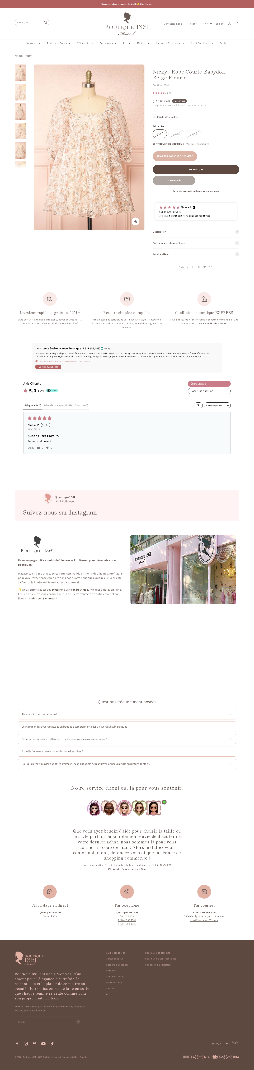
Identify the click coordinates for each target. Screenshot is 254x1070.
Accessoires (106, 43)
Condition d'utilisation (158, 964)
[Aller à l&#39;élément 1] (20, 73)
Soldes (224, 43)
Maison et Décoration (168, 43)
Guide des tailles (115, 952)
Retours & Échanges (117, 964)
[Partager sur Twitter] (199, 267)
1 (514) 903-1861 (127, 923)
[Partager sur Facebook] (193, 267)
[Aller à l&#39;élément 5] (20, 151)
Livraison (111, 970)
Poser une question (202, 391)
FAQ (108, 994)
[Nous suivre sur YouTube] (43, 1043)
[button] (159, 92)
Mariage (141, 43)
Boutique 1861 (161, 85)
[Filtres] (198, 405)
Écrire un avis (198, 383)
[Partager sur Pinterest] (205, 267)
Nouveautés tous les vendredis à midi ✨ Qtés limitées (126, 4)
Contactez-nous (173, 23)
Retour (193, 23)
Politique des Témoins (157, 952)
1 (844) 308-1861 (127, 920)
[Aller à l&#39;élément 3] (20, 112)
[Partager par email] (210, 267)
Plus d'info (73, 323)
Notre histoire (114, 982)
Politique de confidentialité (160, 958)
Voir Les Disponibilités (197, 143)
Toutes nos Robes (57, 43)
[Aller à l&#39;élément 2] (20, 93)
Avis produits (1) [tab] (33, 405)
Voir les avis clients (48, 366)
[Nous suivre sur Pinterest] (34, 1043)
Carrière (110, 988)
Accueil (19, 55)
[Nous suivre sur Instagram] (25, 1043)
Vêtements (83, 43)
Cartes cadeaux (114, 958)
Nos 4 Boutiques (200, 43)
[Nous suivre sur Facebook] (17, 1043)
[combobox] (29, 22)
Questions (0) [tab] (81, 405)
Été (125, 43)
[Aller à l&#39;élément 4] (20, 131)
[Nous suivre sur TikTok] (52, 1043)
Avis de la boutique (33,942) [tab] (58, 405)
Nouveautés (33, 43)
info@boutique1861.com (204, 920)
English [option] (219, 23)
